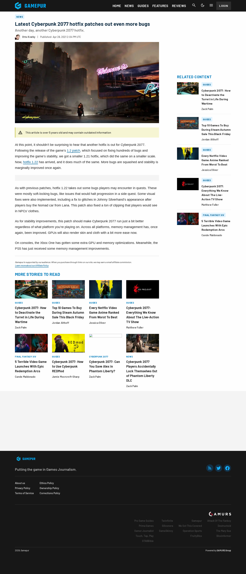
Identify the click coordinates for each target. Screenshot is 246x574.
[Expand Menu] (211, 5)
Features (160, 6)
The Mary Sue (223, 530)
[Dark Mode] (202, 5)
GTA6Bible (148, 540)
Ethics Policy (47, 483)
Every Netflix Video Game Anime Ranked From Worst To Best (104, 312)
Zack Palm (21, 327)
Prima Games (146, 525)
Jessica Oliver (97, 322)
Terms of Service (24, 493)
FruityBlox (196, 535)
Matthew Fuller (134, 327)
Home (117, 6)
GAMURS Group (224, 550)
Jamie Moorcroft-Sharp (65, 376)
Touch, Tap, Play (145, 535)
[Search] (194, 5)
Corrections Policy (50, 493)
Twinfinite (167, 520)
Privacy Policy (22, 488)
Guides (143, 6)
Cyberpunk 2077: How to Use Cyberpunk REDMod (67, 366)
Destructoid (224, 525)
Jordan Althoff (60, 322)
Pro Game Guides (144, 520)
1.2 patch (73, 150)
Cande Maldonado (25, 376)
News (129, 6)
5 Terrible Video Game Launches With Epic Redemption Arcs (31, 366)
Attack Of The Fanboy (219, 520)
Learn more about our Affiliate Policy (32, 265)
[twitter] (218, 468)
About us (20, 483)
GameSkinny (166, 530)
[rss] (209, 468)
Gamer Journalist (144, 530)
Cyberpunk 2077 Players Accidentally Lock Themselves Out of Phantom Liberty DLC (141, 371)
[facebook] (227, 468)
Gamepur (197, 520)
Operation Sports (192, 530)
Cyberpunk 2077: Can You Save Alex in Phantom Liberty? (104, 366)
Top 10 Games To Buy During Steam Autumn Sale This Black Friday (68, 312)
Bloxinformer (223, 535)
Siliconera (167, 525)
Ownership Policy (49, 488)
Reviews (179, 6)
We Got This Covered (190, 525)
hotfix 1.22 (30, 162)
